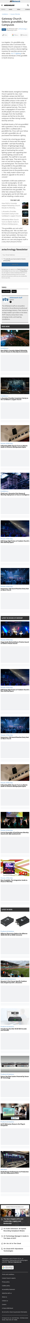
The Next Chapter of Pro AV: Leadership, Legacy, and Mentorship (13, 1221)
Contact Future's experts (9, 1278)
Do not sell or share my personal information (14, 1312)
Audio (10, 9)
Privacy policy (6, 1282)
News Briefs (6, 291)
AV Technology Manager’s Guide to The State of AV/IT (16, 1237)
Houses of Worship (15, 14)
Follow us (16, 35)
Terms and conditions (8, 1274)
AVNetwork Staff (12, 29)
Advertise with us (7, 1293)
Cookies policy (6, 1285)
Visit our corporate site (14, 1262)
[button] (2, 5)
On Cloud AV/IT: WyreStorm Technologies (13, 1250)
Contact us (5, 1300)
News (3, 29)
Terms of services (21, 269)
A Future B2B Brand (7, 1308)
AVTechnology (22, 29)
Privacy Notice (23, 271)
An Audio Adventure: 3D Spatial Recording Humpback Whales (15, 1230)
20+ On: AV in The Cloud (12, 1243)
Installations (5, 14)
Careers (4, 1304)
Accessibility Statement (8, 1289)
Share (5, 35)
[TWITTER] (11, 302)
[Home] (15, 1)
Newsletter (25, 35)
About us (4, 1297)
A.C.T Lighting (16, 53)
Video (18, 9)
